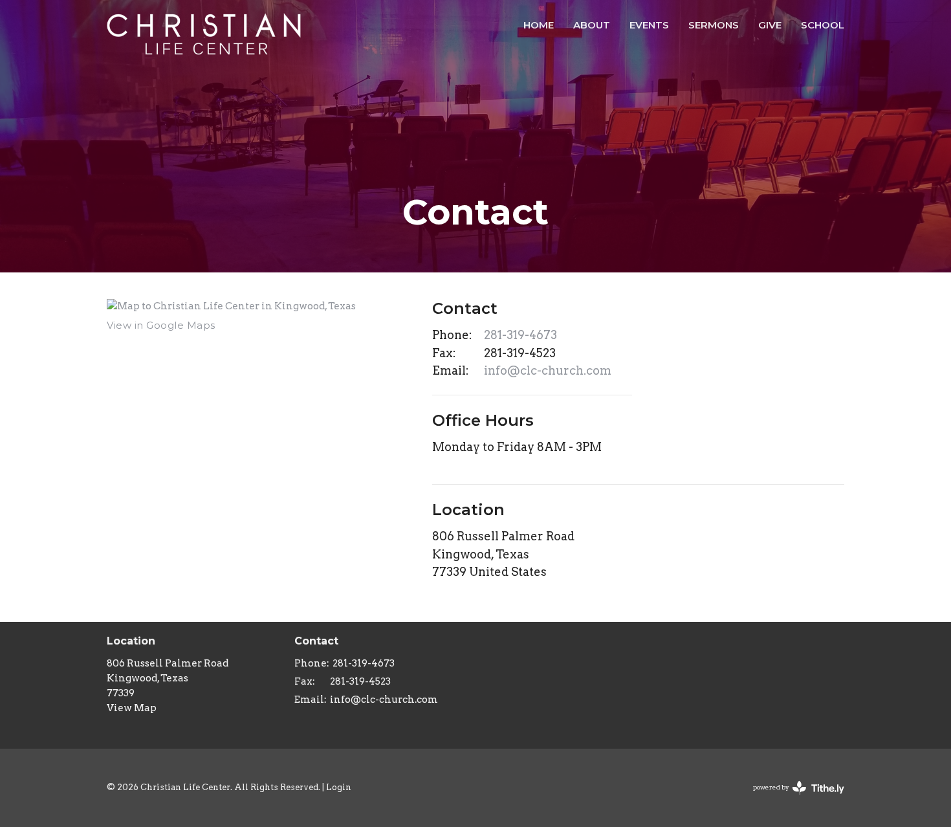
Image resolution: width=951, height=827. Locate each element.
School (822, 25)
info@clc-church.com (547, 370)
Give (770, 25)
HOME (538, 25)
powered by (792, 798)
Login (338, 787)
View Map (132, 708)
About (591, 25)
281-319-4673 (520, 335)
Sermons (713, 25)
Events (649, 25)
